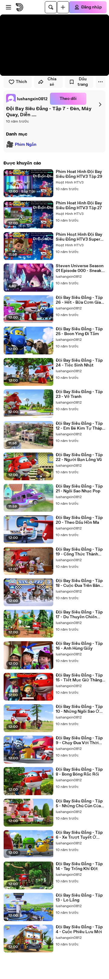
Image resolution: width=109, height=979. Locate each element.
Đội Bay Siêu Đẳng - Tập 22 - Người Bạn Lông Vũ (79, 457)
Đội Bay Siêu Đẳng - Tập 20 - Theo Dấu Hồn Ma (79, 520)
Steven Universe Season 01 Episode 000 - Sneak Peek (80, 268)
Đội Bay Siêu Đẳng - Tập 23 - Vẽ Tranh (79, 394)
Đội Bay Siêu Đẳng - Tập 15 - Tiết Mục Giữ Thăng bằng (79, 678)
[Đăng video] (63, 7)
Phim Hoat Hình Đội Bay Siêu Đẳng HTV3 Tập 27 (79, 205)
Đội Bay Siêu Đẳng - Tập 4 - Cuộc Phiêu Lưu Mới (79, 929)
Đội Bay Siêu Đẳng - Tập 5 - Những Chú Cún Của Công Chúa (79, 803)
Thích (21, 82)
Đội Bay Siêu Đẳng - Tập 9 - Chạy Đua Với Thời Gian (79, 740)
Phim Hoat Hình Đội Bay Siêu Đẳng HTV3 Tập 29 (79, 174)
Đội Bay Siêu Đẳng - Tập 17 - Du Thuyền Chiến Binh (79, 614)
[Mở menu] (8, 7)
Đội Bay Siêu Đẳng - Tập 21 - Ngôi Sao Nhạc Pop (79, 489)
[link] (27, 99)
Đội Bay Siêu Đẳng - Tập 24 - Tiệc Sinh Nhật (79, 363)
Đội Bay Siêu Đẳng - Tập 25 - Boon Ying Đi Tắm (79, 331)
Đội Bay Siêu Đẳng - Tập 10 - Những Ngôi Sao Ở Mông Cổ (79, 709)
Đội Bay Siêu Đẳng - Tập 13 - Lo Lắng (79, 898)
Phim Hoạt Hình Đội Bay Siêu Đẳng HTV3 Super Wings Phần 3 (79, 237)
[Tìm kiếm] (51, 7)
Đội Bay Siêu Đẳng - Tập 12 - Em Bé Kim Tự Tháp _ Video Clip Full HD (80, 426)
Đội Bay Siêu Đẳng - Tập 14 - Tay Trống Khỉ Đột (79, 866)
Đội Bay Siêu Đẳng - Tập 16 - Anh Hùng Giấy (79, 646)
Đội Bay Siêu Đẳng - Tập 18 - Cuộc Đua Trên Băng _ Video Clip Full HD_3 (80, 583)
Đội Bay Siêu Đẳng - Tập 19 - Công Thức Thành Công (79, 552)
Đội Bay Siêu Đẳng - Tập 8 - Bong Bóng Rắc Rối (79, 772)
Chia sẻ (52, 81)
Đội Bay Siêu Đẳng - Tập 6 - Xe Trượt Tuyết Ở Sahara (79, 835)
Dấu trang (83, 81)
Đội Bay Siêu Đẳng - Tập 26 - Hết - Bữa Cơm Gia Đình (79, 300)
